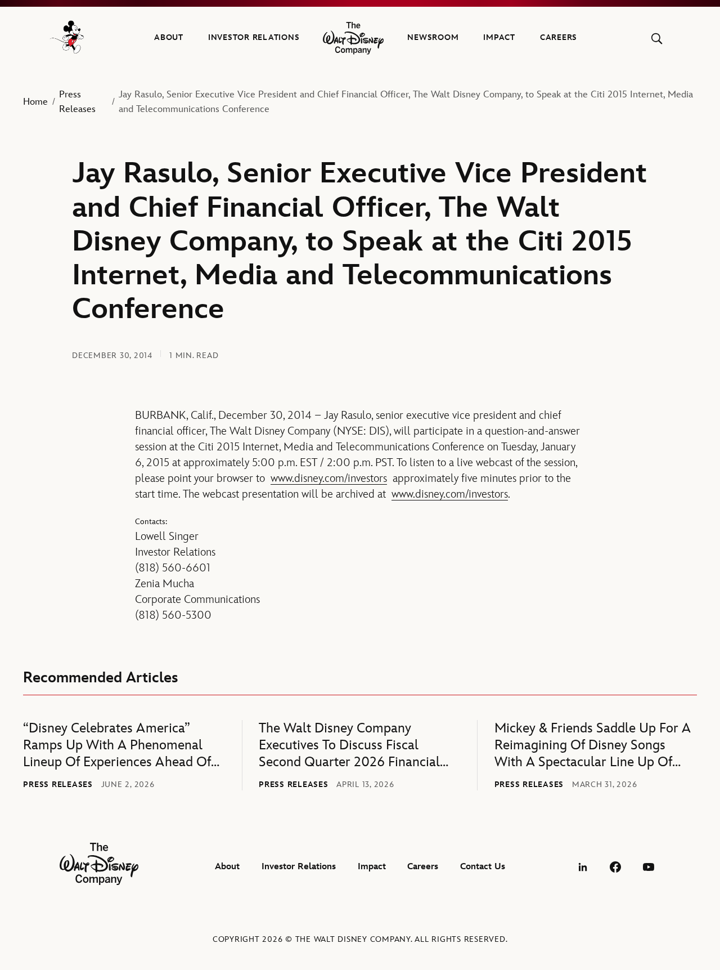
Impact (499, 37)
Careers (558, 37)
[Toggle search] (656, 38)
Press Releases (77, 102)
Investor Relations (254, 37)
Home (35, 102)
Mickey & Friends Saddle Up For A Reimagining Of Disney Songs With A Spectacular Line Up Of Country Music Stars (592, 745)
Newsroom (432, 37)
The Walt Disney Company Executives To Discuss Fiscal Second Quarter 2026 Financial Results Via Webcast (349, 745)
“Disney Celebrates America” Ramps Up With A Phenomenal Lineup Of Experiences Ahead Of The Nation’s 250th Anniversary (117, 745)
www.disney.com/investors (329, 478)
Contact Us (482, 866)
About (168, 37)
